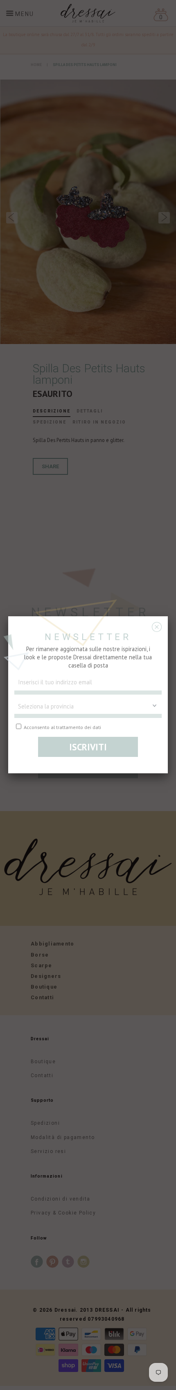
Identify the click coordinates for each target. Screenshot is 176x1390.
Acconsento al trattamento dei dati (62, 727)
